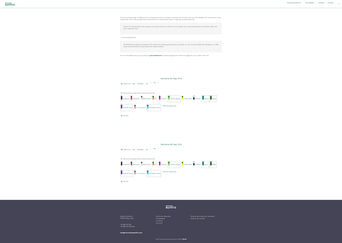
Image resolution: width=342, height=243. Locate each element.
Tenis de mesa (128, 107)
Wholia (184, 239)
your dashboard (155, 55)
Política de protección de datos (203, 216)
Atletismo (136, 99)
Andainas (126, 99)
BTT (155, 99)
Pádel (214, 99)
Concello (330, 3)
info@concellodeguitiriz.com (131, 233)
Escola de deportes (294, 3)
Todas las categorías (169, 106)
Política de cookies (198, 218)
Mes (133, 84)
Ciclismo (163, 99)
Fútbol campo (175, 99)
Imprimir (125, 115)
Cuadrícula (126, 84)
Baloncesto (147, 99)
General (198, 99)
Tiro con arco (140, 107)
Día (147, 84)
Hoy (154, 83)
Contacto (321, 3)
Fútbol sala (187, 99)
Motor (206, 99)
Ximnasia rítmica (154, 107)
